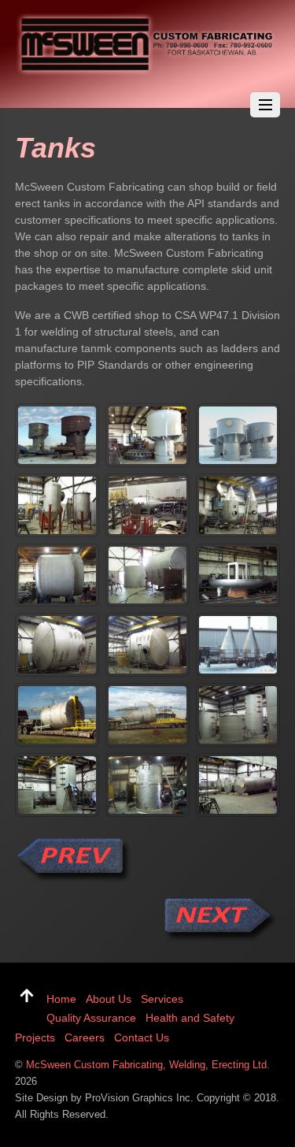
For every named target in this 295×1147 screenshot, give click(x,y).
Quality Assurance (91, 1018)
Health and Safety (190, 1018)
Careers (85, 1037)
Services (162, 999)
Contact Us (141, 1037)
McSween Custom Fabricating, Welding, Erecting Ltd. (148, 1065)
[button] (57, 435)
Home (61, 999)
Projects (35, 1037)
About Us (108, 999)
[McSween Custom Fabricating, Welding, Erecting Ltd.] (148, 71)
